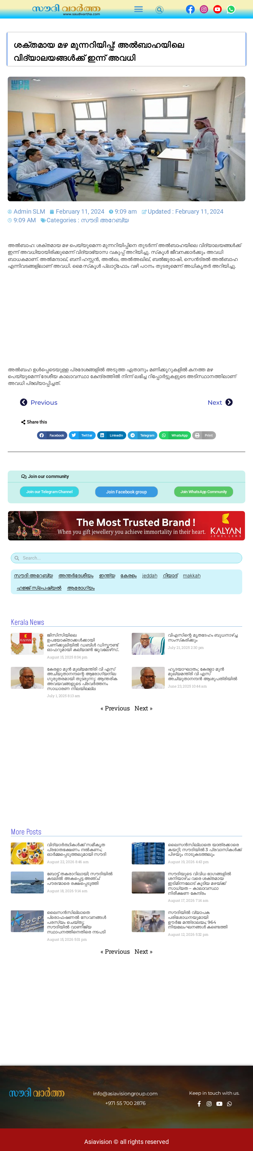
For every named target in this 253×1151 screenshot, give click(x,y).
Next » (143, 708)
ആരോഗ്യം (81, 588)
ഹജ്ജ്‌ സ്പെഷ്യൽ (39, 588)
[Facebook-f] (199, 1103)
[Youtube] (219, 1103)
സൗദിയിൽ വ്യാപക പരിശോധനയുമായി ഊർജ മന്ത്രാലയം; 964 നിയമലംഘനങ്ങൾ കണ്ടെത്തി (197, 920)
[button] (139, 9)
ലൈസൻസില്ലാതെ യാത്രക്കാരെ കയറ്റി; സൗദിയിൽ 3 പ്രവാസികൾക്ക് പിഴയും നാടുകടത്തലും (205, 849)
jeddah (149, 575)
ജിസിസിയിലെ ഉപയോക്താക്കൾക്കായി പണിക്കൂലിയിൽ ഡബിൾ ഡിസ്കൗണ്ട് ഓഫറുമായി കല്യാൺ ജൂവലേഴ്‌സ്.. (83, 642)
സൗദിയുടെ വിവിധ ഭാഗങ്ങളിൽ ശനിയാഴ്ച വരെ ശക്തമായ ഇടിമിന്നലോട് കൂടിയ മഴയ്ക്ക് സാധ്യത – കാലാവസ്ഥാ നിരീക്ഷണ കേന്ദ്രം (199, 883)
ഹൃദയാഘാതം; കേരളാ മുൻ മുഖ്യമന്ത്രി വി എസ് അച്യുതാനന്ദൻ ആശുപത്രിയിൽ (202, 674)
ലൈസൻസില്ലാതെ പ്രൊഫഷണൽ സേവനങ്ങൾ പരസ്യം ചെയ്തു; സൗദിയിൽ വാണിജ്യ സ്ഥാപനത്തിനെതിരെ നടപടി (76, 922)
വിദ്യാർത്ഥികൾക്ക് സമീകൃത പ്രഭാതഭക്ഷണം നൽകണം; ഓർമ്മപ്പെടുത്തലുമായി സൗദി (76, 849)
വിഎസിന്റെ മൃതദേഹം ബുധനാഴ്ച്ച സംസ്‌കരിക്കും (203, 637)
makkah (191, 575)
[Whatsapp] (229, 1103)
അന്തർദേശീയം (75, 575)
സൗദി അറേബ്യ (105, 220)
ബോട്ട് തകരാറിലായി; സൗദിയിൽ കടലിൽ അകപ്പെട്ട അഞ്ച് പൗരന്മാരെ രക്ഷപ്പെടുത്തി (80, 878)
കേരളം (128, 575)
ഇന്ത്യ (107, 575)
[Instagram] (209, 1103)
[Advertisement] (126, 318)
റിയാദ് (170, 575)
